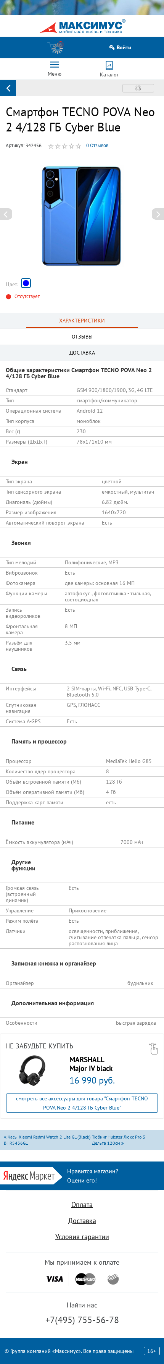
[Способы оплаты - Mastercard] (85, 1279)
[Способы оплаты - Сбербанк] (113, 1279)
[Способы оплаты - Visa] (54, 1279)
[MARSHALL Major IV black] (32, 1070)
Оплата (82, 1204)
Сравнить (138, 88)
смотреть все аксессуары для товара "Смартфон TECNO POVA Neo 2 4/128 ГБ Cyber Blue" (82, 1103)
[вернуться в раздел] (8, 88)
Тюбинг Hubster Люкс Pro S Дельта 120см (118, 1140)
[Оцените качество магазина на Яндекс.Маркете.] (31, 1175)
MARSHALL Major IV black (91, 1063)
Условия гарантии (82, 1236)
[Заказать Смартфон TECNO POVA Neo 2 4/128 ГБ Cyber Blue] (26, 283)
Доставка (82, 1220)
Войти (124, 47)
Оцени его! (82, 1180)
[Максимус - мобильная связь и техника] (82, 26)
